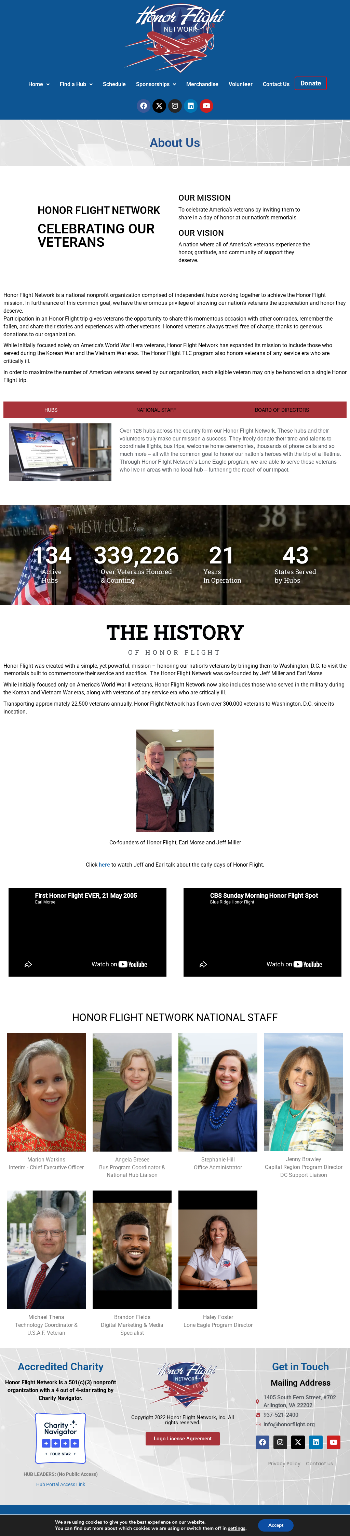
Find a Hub (73, 84)
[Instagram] (175, 106)
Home (35, 84)
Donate (310, 83)
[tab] (49, 410)
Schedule (114, 84)
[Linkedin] (191, 106)
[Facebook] (143, 106)
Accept (275, 1525)
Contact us (319, 1463)
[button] (39, 84)
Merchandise (202, 84)
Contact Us (276, 84)
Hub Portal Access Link (60, 1484)
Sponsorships (153, 84)
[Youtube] (206, 106)
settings (236, 1528)
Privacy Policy (284, 1463)
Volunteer (241, 84)
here (104, 864)
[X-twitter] (159, 106)
